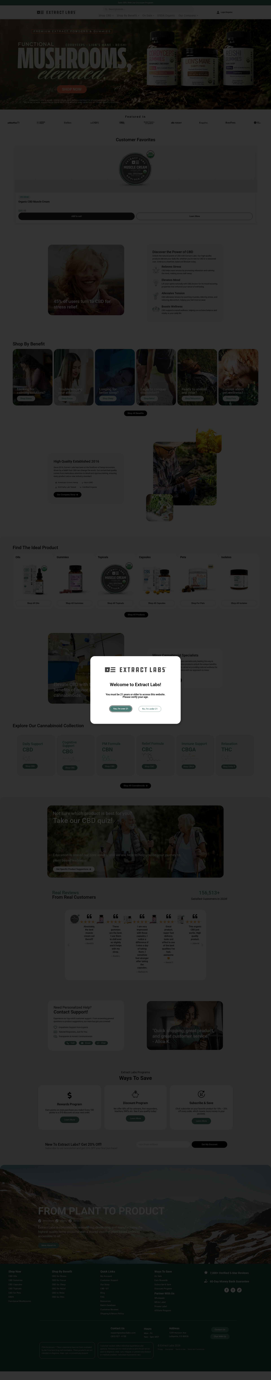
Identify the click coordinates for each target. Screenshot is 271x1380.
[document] (135, 690)
